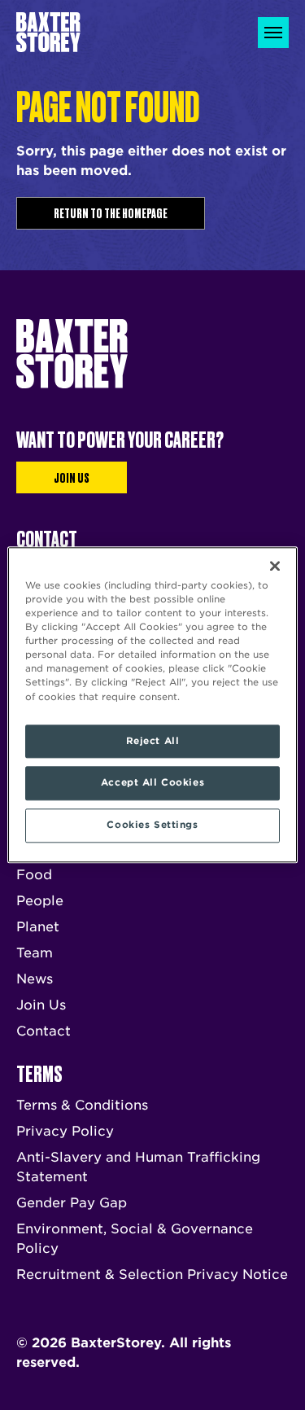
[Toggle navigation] (273, 32)
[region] (152, 704)
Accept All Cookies (152, 783)
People (39, 901)
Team (34, 953)
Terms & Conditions (82, 1105)
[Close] (275, 566)
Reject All (153, 741)
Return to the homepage (111, 212)
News (34, 979)
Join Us (71, 477)
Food (34, 874)
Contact (43, 1031)
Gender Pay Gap (71, 1203)
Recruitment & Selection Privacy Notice (152, 1274)
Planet (37, 927)
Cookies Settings (152, 825)
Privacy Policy (65, 1131)
